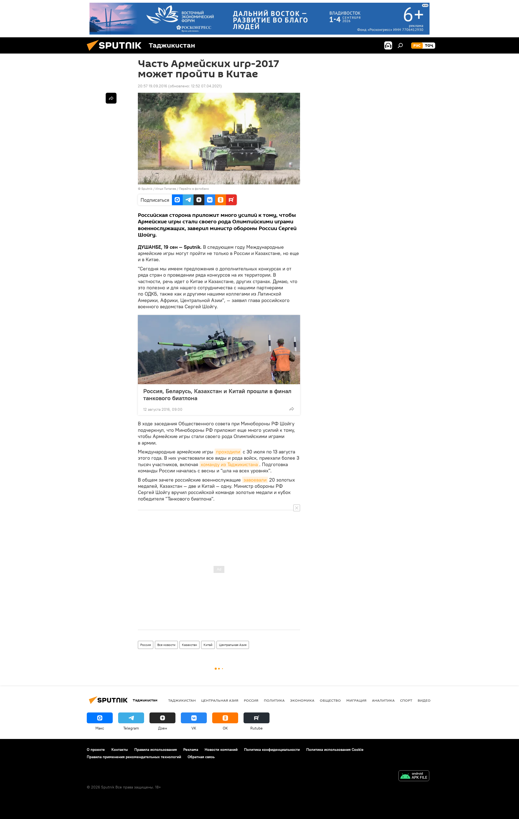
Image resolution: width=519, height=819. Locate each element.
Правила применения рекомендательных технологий (134, 756)
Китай (208, 645)
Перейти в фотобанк (194, 189)
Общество (330, 700)
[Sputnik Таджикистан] (116, 52)
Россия (145, 645)
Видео (424, 700)
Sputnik (147, 189)
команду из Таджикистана (229, 464)
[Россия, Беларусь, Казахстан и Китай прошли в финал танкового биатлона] (219, 349)
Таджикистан (182, 700)
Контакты (119, 749)
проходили (228, 452)
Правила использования (155, 749)
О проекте (96, 749)
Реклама (190, 749)
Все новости (166, 645)
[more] (291, 408)
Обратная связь (201, 756)
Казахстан (189, 645)
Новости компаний (221, 749)
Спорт (406, 700)
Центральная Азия (233, 645)
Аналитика (383, 700)
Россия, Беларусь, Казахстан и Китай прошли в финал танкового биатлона (217, 394)
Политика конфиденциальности (272, 749)
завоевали (255, 480)
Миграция (356, 700)
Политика (274, 700)
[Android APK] (413, 776)
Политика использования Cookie (335, 749)
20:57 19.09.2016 (152, 86)
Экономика (302, 700)
